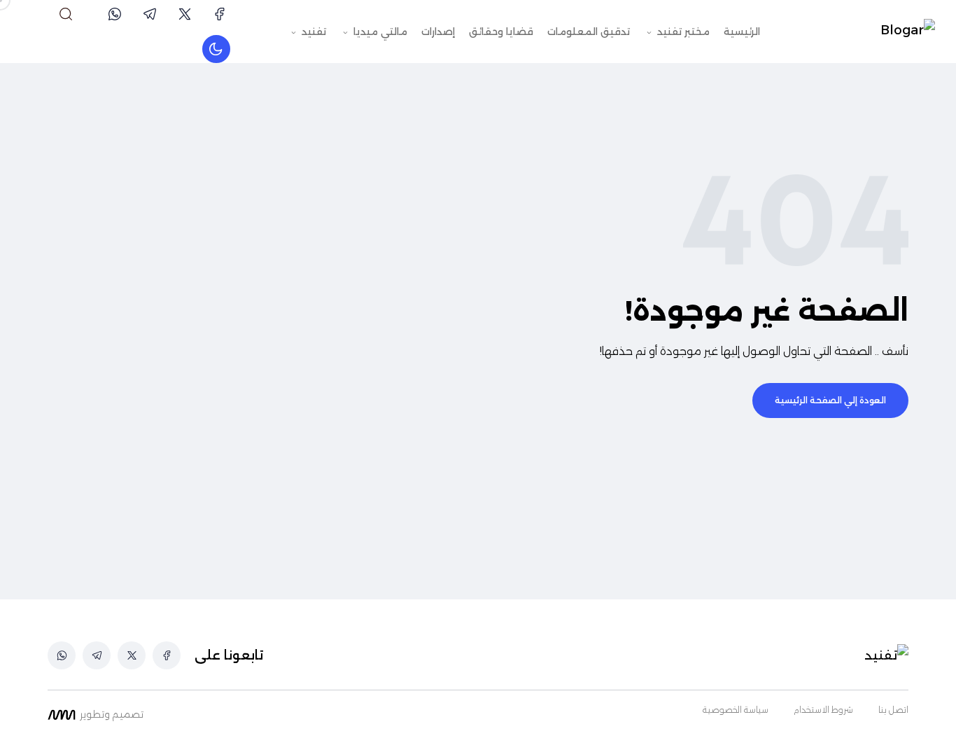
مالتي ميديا (379, 31)
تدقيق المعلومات (588, 31)
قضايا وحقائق (501, 31)
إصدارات (438, 31)
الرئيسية (742, 31)
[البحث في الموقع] (66, 14)
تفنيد (312, 31)
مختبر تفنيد (682, 31)
